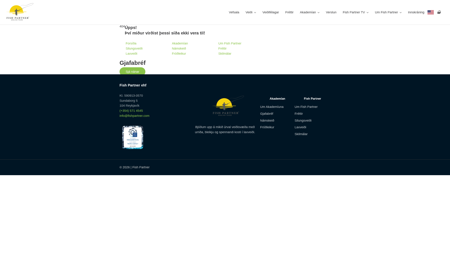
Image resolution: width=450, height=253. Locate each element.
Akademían (308, 12)
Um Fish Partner (386, 12)
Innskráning (416, 12)
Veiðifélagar (270, 12)
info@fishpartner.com (134, 116)
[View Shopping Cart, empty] (439, 12)
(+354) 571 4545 (131, 110)
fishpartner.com (431, 12)
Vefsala (234, 12)
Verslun (331, 12)
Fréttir (289, 12)
